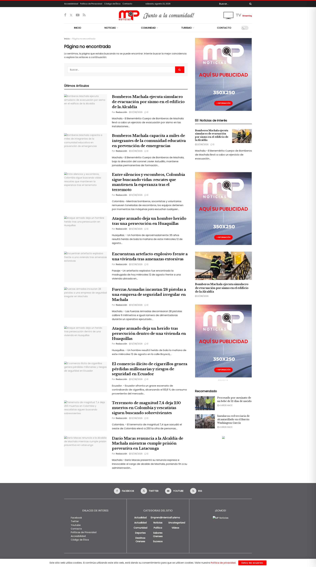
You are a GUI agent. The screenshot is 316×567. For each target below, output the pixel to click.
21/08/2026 (137, 112)
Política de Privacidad (91, 3)
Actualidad (204, 276)
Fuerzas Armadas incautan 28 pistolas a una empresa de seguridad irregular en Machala (149, 294)
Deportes (140, 532)
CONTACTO (224, 27)
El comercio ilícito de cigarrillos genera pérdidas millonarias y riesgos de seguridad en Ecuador (149, 369)
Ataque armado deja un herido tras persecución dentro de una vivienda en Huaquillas (149, 333)
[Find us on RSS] (84, 15)
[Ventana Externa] (238, 15)
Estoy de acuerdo (252, 562)
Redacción (121, 112)
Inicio (67, 38)
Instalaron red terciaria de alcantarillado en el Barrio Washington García (233, 419)
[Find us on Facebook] (65, 15)
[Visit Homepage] (158, 15)
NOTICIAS (110, 27)
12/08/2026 (137, 195)
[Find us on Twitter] (71, 15)
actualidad (140, 517)
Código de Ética (112, 3)
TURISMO (186, 27)
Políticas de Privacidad (83, 532)
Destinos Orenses (140, 539)
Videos (175, 527)
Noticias (157, 522)
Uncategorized (176, 522)
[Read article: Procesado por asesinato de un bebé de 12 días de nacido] (205, 403)
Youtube (76, 525)
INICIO (77, 27)
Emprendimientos (161, 517)
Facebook (76, 517)
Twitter (75, 521)
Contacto (127, 3)
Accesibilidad (71, 3)
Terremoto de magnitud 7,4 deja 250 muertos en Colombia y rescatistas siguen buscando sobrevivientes (146, 408)
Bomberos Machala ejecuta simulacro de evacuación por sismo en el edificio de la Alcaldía (148, 101)
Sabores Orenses (158, 534)
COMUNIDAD (148, 27)
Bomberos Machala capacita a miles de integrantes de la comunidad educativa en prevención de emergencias (149, 140)
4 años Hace (225, 405)
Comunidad (140, 527)
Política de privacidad (223, 562)
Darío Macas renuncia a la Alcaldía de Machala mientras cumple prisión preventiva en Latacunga (147, 443)
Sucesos (158, 541)
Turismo (175, 517)
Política (158, 527)
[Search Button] (250, 3)
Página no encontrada (83, 38)
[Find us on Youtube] (77, 15)
